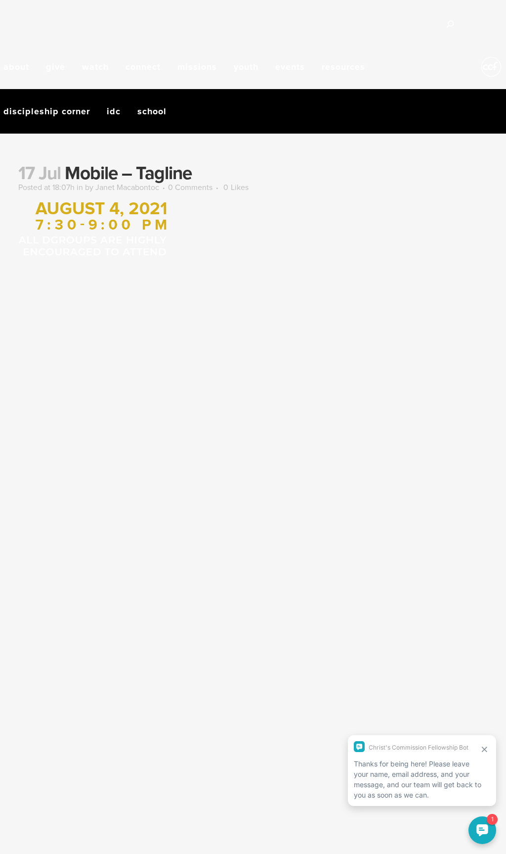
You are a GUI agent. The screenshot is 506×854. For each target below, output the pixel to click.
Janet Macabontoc (127, 187)
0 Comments (190, 187)
